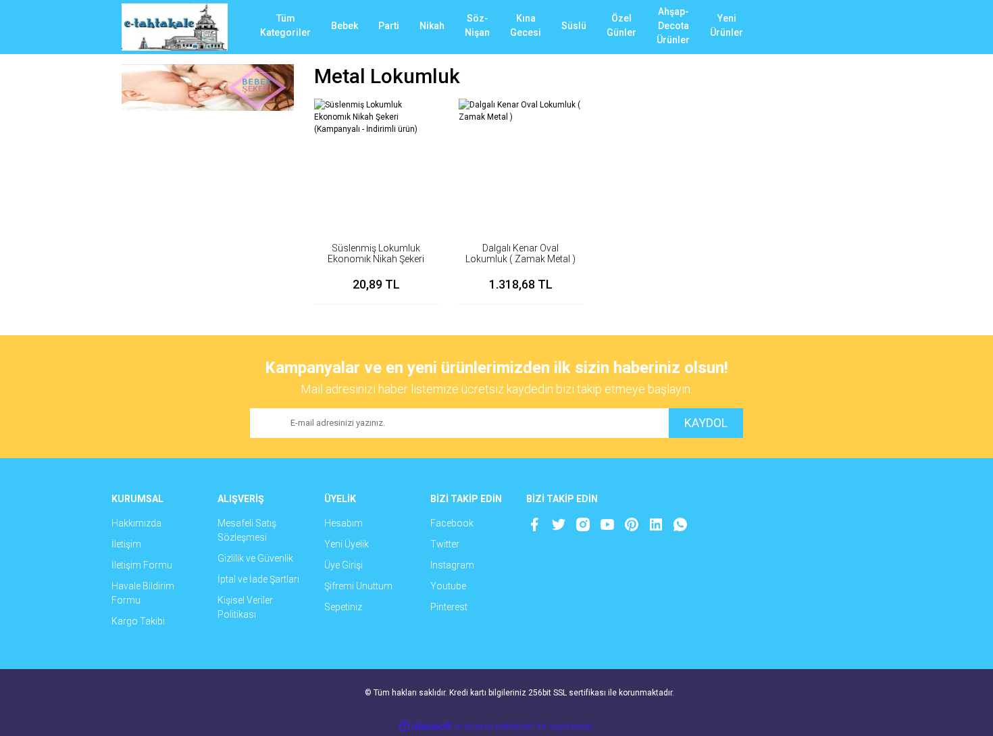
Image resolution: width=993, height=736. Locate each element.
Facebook (452, 523)
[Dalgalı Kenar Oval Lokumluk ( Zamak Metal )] (521, 161)
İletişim (126, 544)
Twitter (444, 544)
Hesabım (343, 523)
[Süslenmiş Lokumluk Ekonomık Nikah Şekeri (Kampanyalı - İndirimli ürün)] (376, 161)
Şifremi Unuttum (358, 586)
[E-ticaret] (494, 726)
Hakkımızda (136, 523)
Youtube (448, 586)
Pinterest (448, 607)
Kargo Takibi (138, 621)
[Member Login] (810, 27)
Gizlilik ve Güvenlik (255, 558)
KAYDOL (706, 423)
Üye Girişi (343, 565)
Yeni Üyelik (346, 544)
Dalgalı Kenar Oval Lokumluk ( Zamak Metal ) (520, 253)
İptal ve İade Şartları (258, 579)
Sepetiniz (343, 607)
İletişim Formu (141, 565)
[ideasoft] (426, 726)
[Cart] (851, 27)
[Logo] (175, 27)
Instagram (452, 565)
